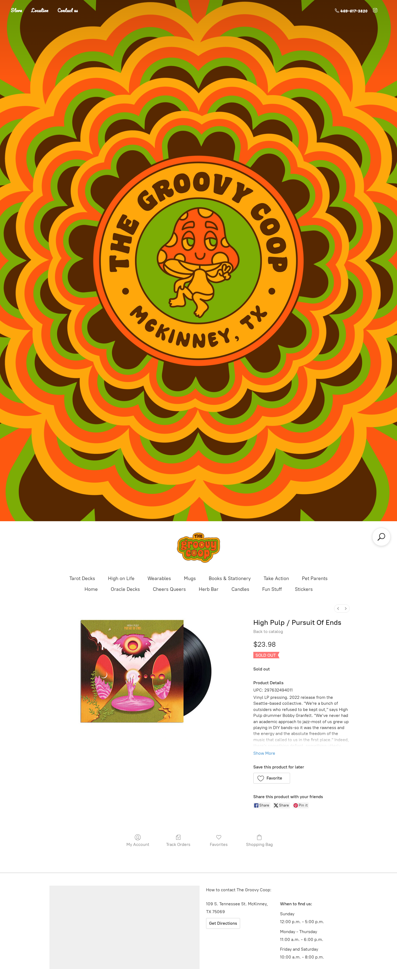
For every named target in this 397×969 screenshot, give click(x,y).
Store (16, 10)
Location (39, 10)
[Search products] (381, 537)
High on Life (121, 578)
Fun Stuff (272, 589)
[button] (271, 778)
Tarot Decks (82, 578)
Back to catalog (268, 631)
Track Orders (178, 844)
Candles (240, 589)
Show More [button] (264, 753)
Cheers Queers (169, 589)
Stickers (304, 589)
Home (91, 589)
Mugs (190, 578)
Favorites (219, 844)
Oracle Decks (125, 589)
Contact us (68, 10)
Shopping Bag (259, 844)
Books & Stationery (230, 578)
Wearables (159, 578)
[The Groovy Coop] (198, 547)
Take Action (276, 578)
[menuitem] (338, 608)
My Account (137, 844)
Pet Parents (315, 578)
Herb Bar (208, 589)
